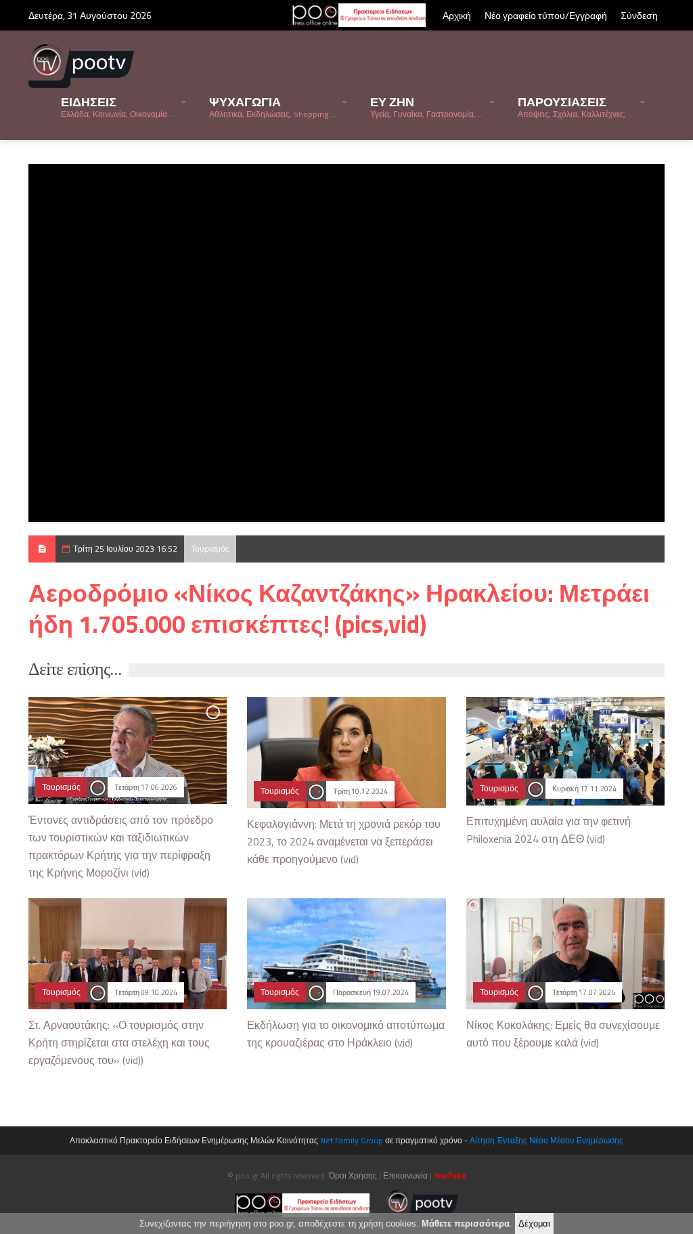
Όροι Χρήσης (353, 1175)
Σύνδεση (639, 15)
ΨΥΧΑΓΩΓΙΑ (272, 106)
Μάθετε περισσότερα (466, 1223)
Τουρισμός (210, 548)
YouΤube (450, 1175)
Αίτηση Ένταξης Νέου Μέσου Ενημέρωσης (546, 1140)
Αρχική (457, 15)
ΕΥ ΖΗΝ (427, 106)
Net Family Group (351, 1140)
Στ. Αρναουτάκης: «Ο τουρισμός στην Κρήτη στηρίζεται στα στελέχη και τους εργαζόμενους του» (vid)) (119, 1042)
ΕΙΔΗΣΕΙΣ (118, 106)
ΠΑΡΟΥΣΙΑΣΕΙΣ (576, 106)
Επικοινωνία (405, 1175)
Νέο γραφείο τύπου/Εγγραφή (546, 15)
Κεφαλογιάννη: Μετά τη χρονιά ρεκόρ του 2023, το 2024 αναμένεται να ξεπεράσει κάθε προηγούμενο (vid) (344, 841)
